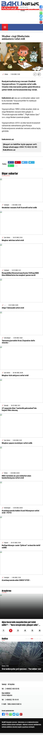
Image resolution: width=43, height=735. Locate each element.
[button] (26, 638)
